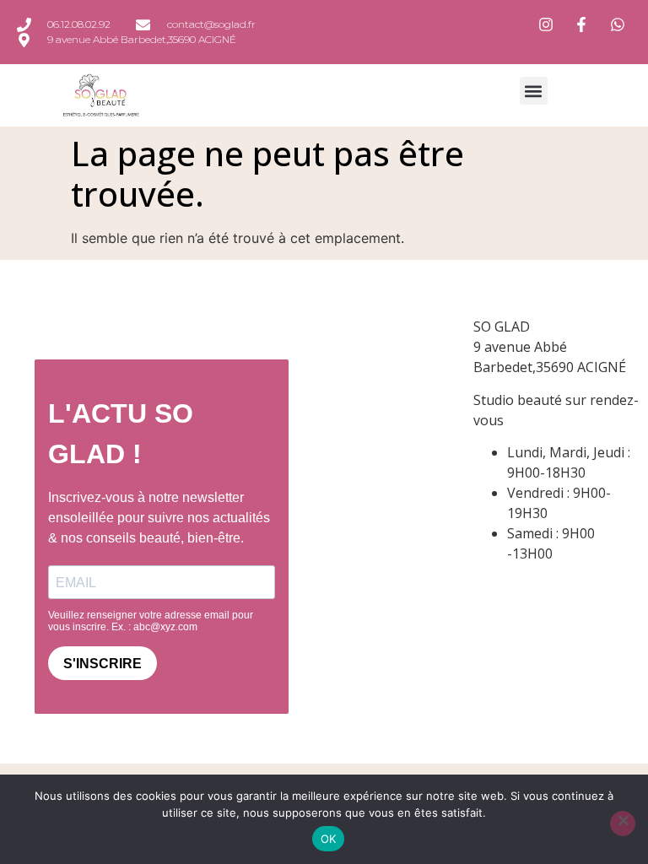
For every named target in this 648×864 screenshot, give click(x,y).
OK (329, 838)
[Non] (622, 823)
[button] (534, 91)
